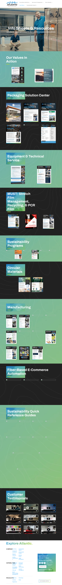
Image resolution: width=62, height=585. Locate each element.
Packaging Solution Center (14, 564)
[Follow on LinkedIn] (40, 563)
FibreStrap (21, 577)
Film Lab (14, 570)
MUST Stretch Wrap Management (15, 573)
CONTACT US (42, 566)
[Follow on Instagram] (42, 563)
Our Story (21, 5)
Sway (20, 579)
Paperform (14, 581)
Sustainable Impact (31, 5)
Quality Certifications (15, 558)
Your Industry (48, 2)
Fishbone (14, 577)
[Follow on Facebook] (45, 563)
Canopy (14, 579)
